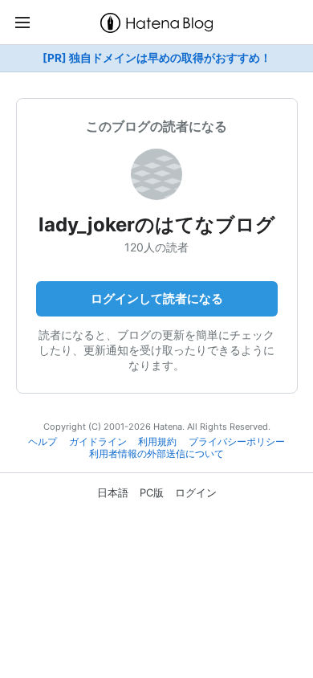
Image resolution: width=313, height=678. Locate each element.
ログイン (196, 492)
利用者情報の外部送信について (156, 453)
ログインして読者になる (157, 298)
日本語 (112, 492)
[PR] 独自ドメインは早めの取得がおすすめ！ (157, 57)
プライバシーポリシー (237, 441)
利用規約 (157, 441)
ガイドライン (98, 441)
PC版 (152, 492)
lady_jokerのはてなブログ (157, 224)
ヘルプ (42, 441)
